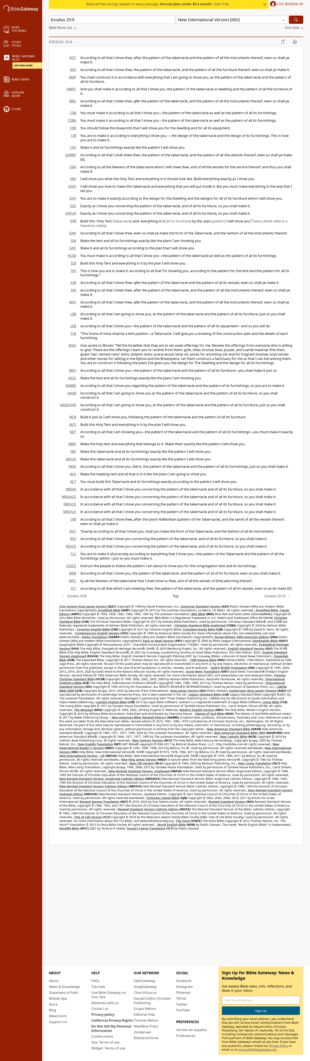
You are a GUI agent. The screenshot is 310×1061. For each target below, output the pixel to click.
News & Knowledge (64, 986)
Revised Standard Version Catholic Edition (148, 809)
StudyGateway (145, 986)
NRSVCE (69, 504)
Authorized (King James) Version (252, 691)
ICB (73, 263)
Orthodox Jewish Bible (163, 798)
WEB (72, 573)
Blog (52, 1010)
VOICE (71, 566)
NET (73, 432)
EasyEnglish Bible (265, 641)
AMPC (71, 89)
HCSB (71, 255)
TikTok (181, 998)
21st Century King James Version (83, 606)
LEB (73, 326)
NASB (71, 393)
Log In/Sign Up (290, 4)
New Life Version (141, 763)
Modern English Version (197, 710)
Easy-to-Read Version (158, 641)
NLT (73, 481)
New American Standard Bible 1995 (239, 733)
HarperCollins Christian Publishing (152, 1000)
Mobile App (58, 998)
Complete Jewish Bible (199, 629)
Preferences (185, 1035)
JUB (73, 282)
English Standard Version (246, 649)
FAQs (95, 980)
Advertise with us (105, 1003)
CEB (73, 128)
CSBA (72, 120)
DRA (72, 167)
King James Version (184, 691)
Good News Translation (203, 671)
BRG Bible (198, 614)
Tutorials (98, 986)
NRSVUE (69, 511)
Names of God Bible (209, 714)
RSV (73, 538)
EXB (73, 221)
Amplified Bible (109, 610)
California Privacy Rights (112, 1020)
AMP (72, 77)
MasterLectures (146, 1038)
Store (53, 1004)
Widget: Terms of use (108, 1048)
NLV (73, 474)
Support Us (58, 1022)
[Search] (296, 20)
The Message (83, 710)
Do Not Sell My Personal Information (111, 1028)
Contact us (99, 1008)
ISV (73, 271)
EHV (73, 198)
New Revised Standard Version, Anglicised (139, 771)
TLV (73, 554)
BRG (72, 101)
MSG (72, 345)
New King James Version (138, 760)
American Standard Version (201, 606)
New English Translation (95, 744)
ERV (73, 178)
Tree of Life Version (88, 817)
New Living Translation (254, 763)
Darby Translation (95, 637)
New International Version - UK (82, 756)
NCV (72, 424)
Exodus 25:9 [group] (60, 42)
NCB (72, 417)
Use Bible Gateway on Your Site (108, 994)
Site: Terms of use (105, 1042)
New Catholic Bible (233, 737)
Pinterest (183, 992)
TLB (73, 333)
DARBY (70, 155)
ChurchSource (145, 992)
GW (73, 240)
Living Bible (270, 702)
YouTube (183, 1010)
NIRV (72, 444)
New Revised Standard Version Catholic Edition (93, 786)
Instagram (184, 986)
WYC (72, 581)
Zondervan (142, 1032)
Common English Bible (93, 629)
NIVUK (71, 459)
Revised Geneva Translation (99, 802)
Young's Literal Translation (146, 828)
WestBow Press (146, 1026)
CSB (73, 113)
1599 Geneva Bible (203, 660)
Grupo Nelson (145, 1008)
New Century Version (147, 740)
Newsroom (58, 1016)
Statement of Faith (63, 992)
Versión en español (191, 1030)
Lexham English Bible (111, 702)
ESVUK (71, 213)
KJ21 (72, 57)
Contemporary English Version (97, 633)
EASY (72, 186)
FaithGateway (144, 980)
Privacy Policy (278, 1046)
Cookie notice (102, 1036)
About (54, 980)
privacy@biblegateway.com (257, 1050)
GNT (72, 248)
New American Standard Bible (228, 729)
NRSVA (71, 489)
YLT (73, 588)
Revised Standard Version (226, 802)
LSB (73, 314)
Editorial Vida (144, 1014)
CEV (73, 147)
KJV (73, 290)
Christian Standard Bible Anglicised (200, 625)
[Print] (294, 41)
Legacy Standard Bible (205, 694)
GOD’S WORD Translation (229, 668)
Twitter (181, 1004)
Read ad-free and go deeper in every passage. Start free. (158, 4)
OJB (73, 519)
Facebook (183, 980)
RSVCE (71, 546)
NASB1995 (68, 405)
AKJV (72, 302)
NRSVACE (69, 496)
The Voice (183, 821)
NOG (72, 378)
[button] (285, 4)
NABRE (70, 385)
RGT (73, 531)
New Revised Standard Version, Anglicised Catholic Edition (101, 779)
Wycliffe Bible (69, 828)
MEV (72, 370)
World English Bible (171, 825)
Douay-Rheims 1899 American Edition (241, 637)
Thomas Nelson (146, 1020)
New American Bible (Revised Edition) (139, 717)
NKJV (72, 466)
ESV (73, 206)
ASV (73, 69)
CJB (73, 135)
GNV (72, 233)
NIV (73, 451)
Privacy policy (102, 1014)
